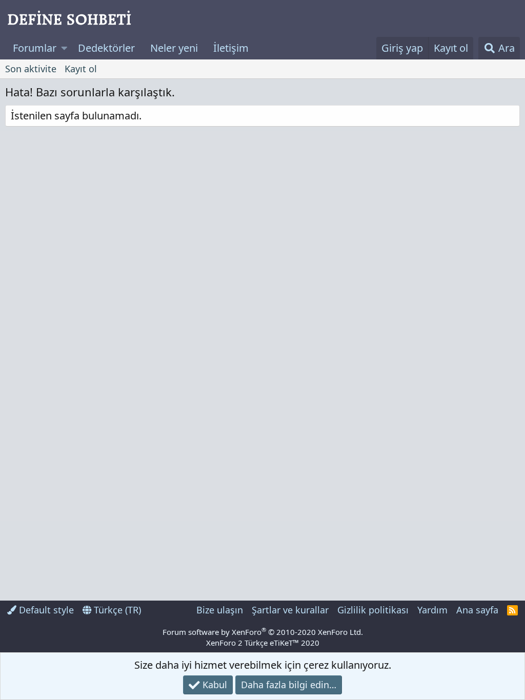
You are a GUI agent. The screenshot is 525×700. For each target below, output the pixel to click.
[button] (64, 48)
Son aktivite (30, 69)
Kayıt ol (81, 69)
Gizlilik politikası (373, 610)
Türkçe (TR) (116, 610)
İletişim (231, 48)
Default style (45, 610)
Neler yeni (174, 48)
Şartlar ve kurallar (290, 610)
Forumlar (34, 48)
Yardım (432, 610)
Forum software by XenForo (263, 632)
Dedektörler (106, 48)
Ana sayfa (477, 610)
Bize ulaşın (219, 610)
